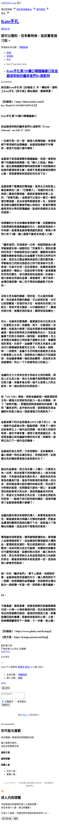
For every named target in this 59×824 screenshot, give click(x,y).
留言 (27, 667)
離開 (16, 819)
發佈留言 (5, 705)
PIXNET (13, 783)
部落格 (10, 56)
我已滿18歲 (6, 819)
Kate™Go (5, 651)
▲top (3, 683)
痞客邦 (21, 667)
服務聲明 (29, 786)
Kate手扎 (10, 21)
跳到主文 (5, 29)
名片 (9, 59)
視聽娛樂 (23, 47)
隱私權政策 (48, 783)
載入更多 (5, 688)
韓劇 (20, 678)
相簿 (9, 53)
